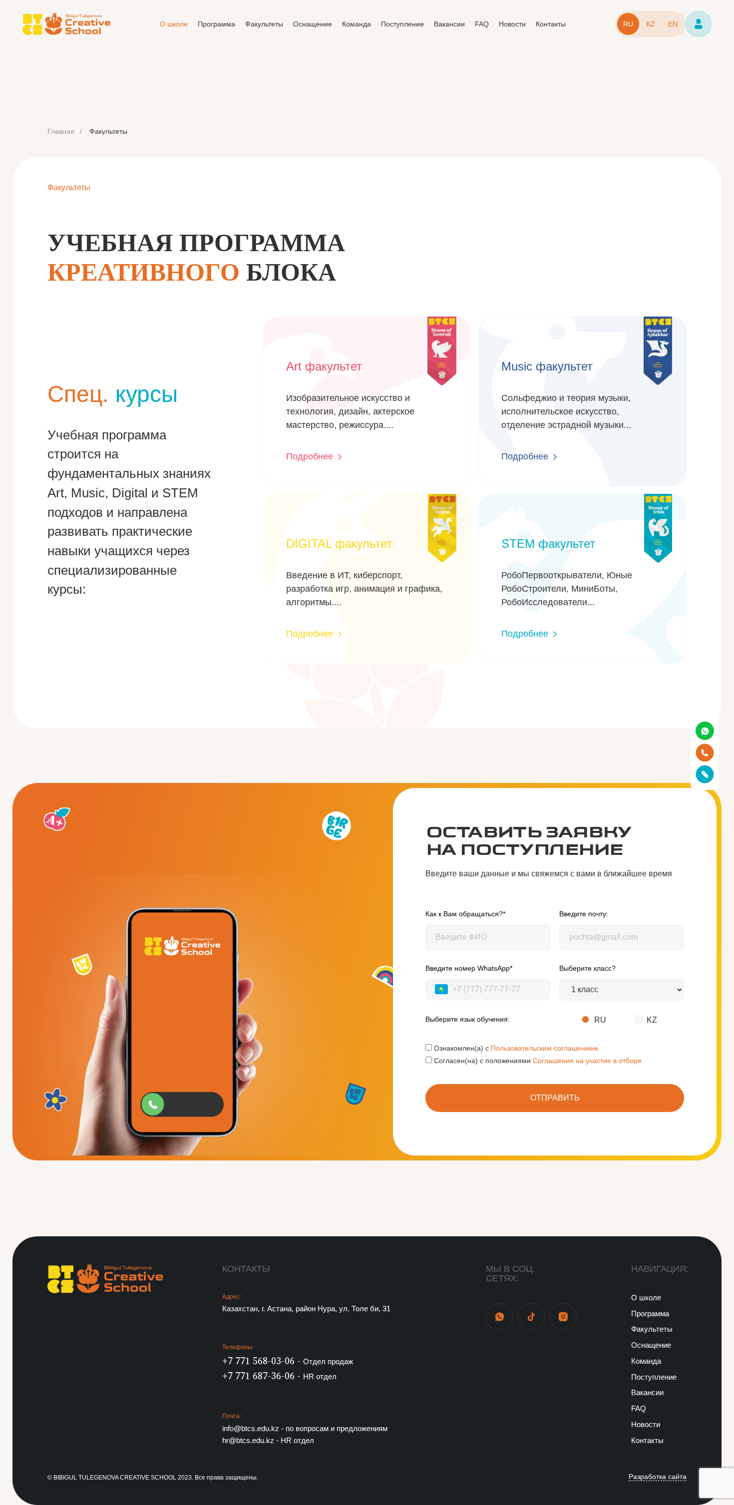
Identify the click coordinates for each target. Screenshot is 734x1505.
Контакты (551, 24)
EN (673, 24)
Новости (512, 24)
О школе (174, 24)
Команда (356, 24)
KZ (650, 24)
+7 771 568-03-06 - (287, 1361)
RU (628, 24)
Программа (216, 24)
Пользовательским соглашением (544, 1048)
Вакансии (449, 24)
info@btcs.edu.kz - (304, 1429)
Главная (60, 131)
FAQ (482, 24)
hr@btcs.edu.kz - (268, 1441)
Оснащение (312, 24)
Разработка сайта (658, 1477)
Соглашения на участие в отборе (587, 1061)
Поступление (402, 24)
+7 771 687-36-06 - (279, 1376)
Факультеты (264, 24)
